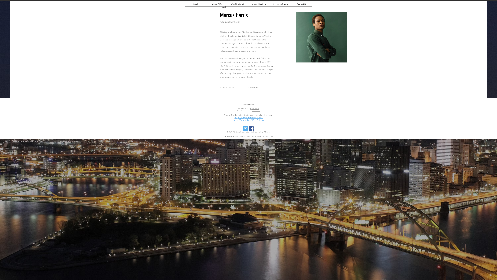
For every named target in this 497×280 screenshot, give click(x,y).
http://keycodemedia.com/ (249, 117)
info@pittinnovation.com (262, 136)
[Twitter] (245, 128)
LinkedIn (255, 108)
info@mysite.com (227, 87)
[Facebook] (251, 128)
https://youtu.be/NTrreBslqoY (248, 120)
